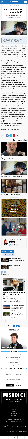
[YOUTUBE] (17, 385)
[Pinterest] (14, 135)
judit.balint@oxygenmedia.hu (16, 377)
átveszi (8, 129)
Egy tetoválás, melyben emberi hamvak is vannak (16, 259)
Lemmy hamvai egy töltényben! (10, 194)
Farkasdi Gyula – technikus (8, 347)
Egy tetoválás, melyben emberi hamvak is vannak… (13, 158)
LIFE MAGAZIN (16, 5)
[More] (17, 135)
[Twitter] (10, 135)
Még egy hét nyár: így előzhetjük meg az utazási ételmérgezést (17, 314)
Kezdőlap (10, 5)
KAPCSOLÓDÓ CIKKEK (7, 251)
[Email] (10, 245)
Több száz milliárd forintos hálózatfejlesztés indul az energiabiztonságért (17, 307)
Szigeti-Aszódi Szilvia (16, 240)
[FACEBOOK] (18, 385)
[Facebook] (7, 135)
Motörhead (13, 129)
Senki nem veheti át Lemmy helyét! (11, 177)
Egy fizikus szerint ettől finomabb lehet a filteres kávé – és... (14, 293)
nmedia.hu (16, 365)
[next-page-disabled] (5, 272)
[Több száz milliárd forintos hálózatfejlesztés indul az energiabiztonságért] (6, 307)
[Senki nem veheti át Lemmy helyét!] (14, 168)
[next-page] (5, 321)
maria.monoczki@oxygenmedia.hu (15, 382)
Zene (18, 17)
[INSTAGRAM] (20, 385)
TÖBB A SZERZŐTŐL (9, 254)
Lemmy (18, 129)
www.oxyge (11, 365)
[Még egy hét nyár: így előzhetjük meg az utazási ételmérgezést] (6, 314)
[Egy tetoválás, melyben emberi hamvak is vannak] (14, 149)
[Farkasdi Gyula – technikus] (14, 340)
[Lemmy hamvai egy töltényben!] (14, 186)
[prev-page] (2, 272)
